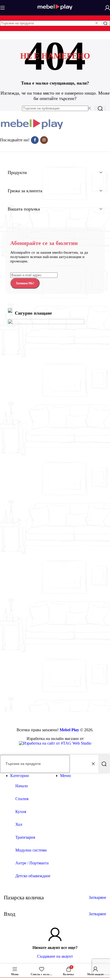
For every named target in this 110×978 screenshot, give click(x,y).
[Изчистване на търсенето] (96, 23)
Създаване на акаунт (55, 956)
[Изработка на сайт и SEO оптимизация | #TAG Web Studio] (55, 743)
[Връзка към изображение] (32, 128)
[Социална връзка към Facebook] (35, 140)
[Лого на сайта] (55, 12)
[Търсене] (105, 23)
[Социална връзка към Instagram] (44, 140)
